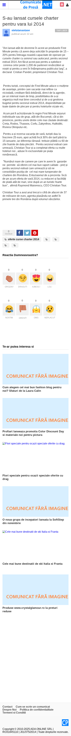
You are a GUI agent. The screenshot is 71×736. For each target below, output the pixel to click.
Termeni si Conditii (14, 712)
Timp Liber (61, 30)
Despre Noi (9, 709)
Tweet (27, 232)
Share (20, 232)
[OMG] (36, 309)
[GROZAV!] (9, 278)
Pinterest (34, 232)
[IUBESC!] (36, 278)
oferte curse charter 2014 (23, 239)
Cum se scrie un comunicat (33, 706)
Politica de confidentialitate (36, 709)
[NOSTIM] (9, 309)
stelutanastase (21, 30)
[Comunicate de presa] (35, 4)
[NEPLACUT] (49, 309)
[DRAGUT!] (22, 278)
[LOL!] (49, 278)
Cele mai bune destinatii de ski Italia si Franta (32, 563)
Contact (7, 706)
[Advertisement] (35, 657)
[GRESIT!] (22, 309)
